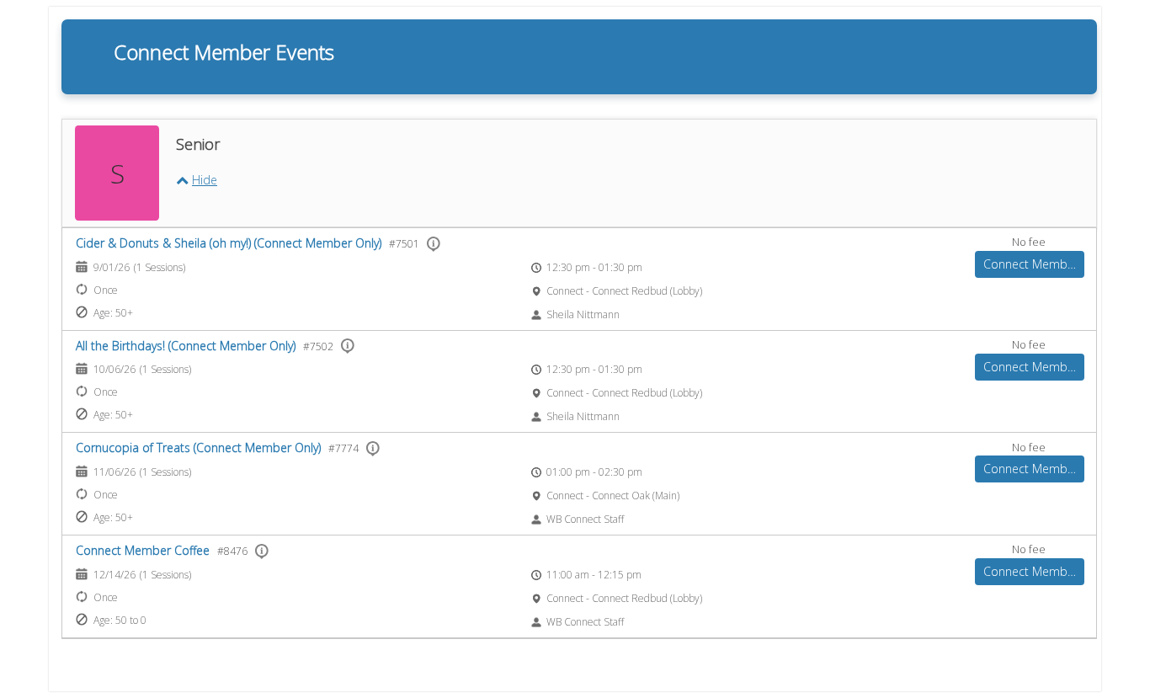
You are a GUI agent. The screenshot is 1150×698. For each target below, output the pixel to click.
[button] (196, 179)
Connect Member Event (1033, 264)
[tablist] (579, 371)
